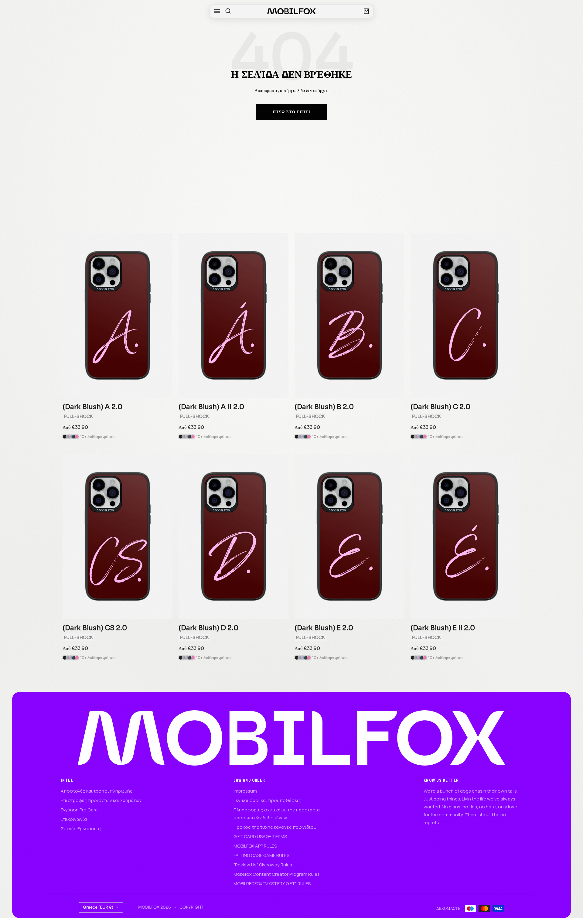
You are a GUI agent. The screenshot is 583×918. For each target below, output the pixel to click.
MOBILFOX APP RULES (255, 846)
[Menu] (217, 11)
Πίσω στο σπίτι (291, 111)
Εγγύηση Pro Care (79, 810)
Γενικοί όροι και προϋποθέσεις (267, 800)
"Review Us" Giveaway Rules (263, 865)
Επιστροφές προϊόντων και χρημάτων (101, 800)
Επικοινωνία (74, 819)
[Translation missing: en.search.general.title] (228, 11)
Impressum (245, 791)
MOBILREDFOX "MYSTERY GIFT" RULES (272, 883)
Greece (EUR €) (98, 907)
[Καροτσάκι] (366, 11)
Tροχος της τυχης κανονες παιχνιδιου (275, 827)
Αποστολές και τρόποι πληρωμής (97, 791)
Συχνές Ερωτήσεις (81, 828)
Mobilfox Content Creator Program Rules (277, 874)
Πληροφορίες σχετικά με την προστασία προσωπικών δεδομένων (277, 814)
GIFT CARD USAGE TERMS (260, 836)
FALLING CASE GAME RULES (261, 855)
